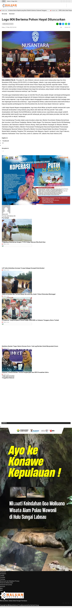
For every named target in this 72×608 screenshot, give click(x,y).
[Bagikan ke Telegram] (69, 24)
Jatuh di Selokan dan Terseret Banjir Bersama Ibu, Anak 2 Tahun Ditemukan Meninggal (28, 294)
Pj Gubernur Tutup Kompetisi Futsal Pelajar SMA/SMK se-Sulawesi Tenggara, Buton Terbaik (30, 320)
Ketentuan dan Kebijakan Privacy (9, 581)
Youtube (2, 577)
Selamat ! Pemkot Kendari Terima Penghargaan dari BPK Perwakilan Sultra (25, 372)
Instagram (3, 573)
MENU (3, 1)
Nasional (11, 13)
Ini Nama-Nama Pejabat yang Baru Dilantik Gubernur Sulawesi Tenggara (27, 10)
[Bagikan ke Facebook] (60, 24)
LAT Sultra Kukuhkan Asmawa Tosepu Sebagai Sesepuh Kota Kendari (23, 268)
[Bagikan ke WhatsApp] (66, 24)
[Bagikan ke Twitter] (63, 24)
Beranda (4, 13)
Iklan (1, 588)
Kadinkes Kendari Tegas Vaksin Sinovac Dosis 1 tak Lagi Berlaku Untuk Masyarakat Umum (30, 346)
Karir (1, 590)
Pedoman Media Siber (6, 583)
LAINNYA (4, 423)
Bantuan (2, 586)
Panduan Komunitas (6, 584)
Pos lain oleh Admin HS (8, 216)
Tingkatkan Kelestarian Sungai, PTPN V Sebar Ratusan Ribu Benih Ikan (23, 242)
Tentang (2, 579)
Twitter (2, 575)
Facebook (3, 572)
